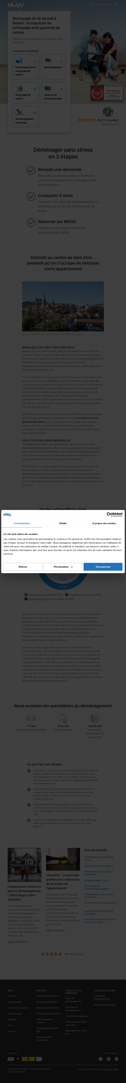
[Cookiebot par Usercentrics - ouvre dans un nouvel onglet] (109, 514)
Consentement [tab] (22, 523)
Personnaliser (61, 566)
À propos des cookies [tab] (104, 523)
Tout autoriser (103, 566)
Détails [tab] (63, 523)
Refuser (23, 566)
